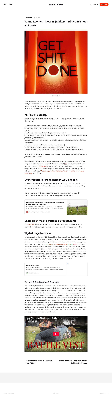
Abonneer (56, 393)
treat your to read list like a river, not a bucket (62, 244)
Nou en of (44, 166)
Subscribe (104, 4)
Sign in (96, 4)
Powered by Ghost (103, 393)
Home (5, 4)
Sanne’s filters (56, 4)
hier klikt (31, 224)
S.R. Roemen (29, 18)
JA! (65, 164)
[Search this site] (90, 4)
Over (10, 4)
